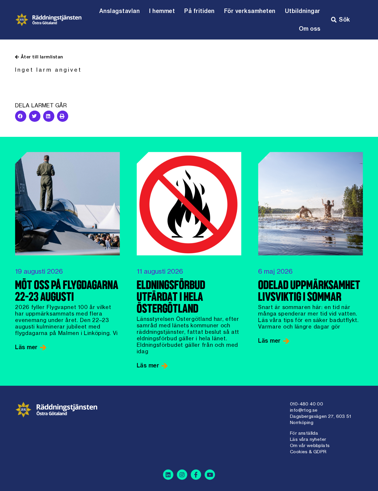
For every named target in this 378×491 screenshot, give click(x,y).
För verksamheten (250, 10)
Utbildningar (302, 10)
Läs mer (27, 347)
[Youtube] (210, 474)
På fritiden (199, 10)
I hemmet (162, 10)
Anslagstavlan (119, 10)
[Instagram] (182, 474)
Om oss (310, 28)
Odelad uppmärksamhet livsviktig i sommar (309, 292)
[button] (20, 116)
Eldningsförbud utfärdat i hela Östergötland (171, 298)
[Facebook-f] (196, 474)
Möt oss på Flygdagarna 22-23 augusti (66, 292)
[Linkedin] (168, 474)
